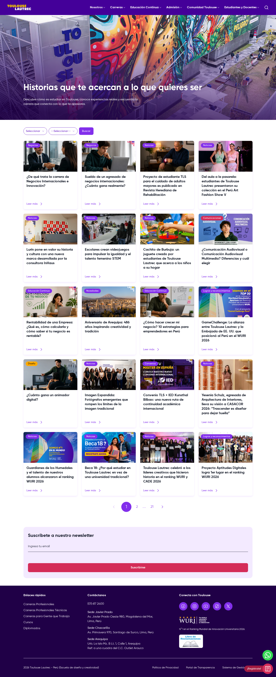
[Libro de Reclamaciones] (216, 641)
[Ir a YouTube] (206, 606)
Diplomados (31, 628)
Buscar (86, 131)
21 (152, 507)
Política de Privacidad (165, 667)
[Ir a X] (228, 606)
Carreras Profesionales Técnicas (45, 610)
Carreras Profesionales (38, 604)
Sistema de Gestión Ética (237, 667)
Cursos (28, 622)
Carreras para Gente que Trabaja (46, 616)
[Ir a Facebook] (183, 606)
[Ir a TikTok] (217, 606)
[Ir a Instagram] (194, 606)
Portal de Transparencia (200, 667)
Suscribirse (138, 567)
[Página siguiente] (162, 507)
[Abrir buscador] (266, 7)
